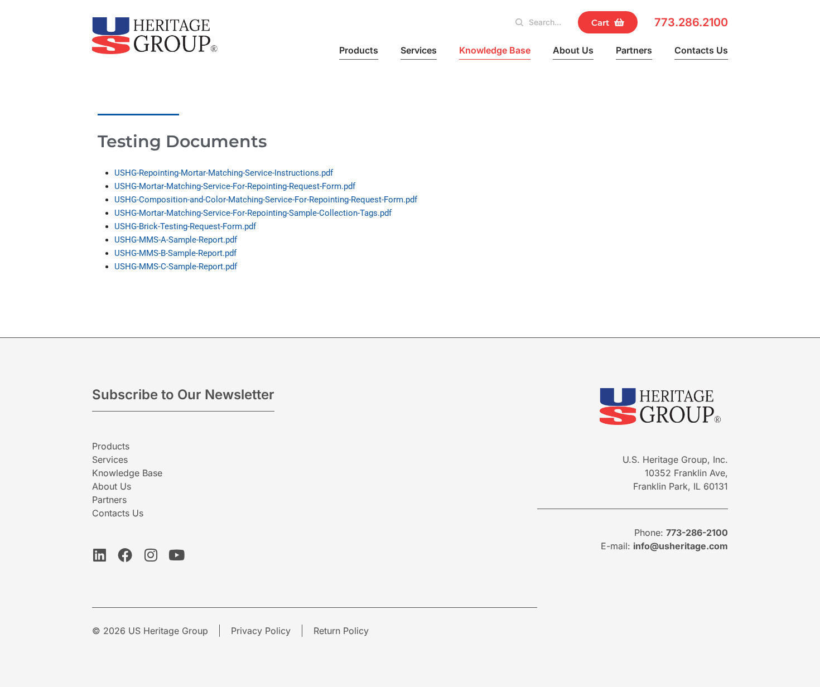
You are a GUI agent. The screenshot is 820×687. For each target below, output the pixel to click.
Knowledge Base (494, 50)
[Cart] (608, 22)
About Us (573, 50)
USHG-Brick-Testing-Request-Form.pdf (185, 226)
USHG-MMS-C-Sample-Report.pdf (175, 267)
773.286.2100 (691, 22)
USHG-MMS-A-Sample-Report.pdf (175, 240)
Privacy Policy (261, 630)
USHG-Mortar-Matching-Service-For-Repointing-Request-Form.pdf (234, 186)
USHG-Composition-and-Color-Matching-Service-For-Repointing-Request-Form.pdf (265, 200)
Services (419, 50)
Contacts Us (701, 50)
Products (358, 50)
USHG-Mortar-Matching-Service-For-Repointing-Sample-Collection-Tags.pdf (253, 213)
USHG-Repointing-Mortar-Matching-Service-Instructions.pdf (223, 173)
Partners (634, 50)
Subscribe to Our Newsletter (183, 394)
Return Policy (341, 630)
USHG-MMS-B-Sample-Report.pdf (175, 253)
